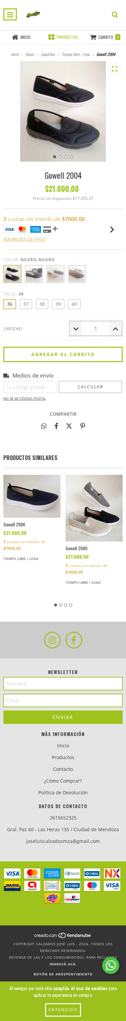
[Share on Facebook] (56, 426)
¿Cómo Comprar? (63, 781)
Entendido (63, 1010)
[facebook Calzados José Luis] (74, 640)
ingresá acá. (63, 964)
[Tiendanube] (63, 937)
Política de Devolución (63, 792)
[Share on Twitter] (69, 426)
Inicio (15, 54)
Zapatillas (48, 54)
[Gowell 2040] (94, 508)
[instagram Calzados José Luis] (52, 640)
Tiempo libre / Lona (75, 54)
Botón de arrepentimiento (63, 974)
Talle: (13, 294)
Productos (63, 757)
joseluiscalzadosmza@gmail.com (63, 841)
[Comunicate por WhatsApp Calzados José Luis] (110, 965)
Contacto (63, 769)
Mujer (30, 54)
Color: (29, 260)
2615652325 (63, 817)
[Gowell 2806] (31, 496)
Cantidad (12, 329)
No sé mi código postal (24, 398)
